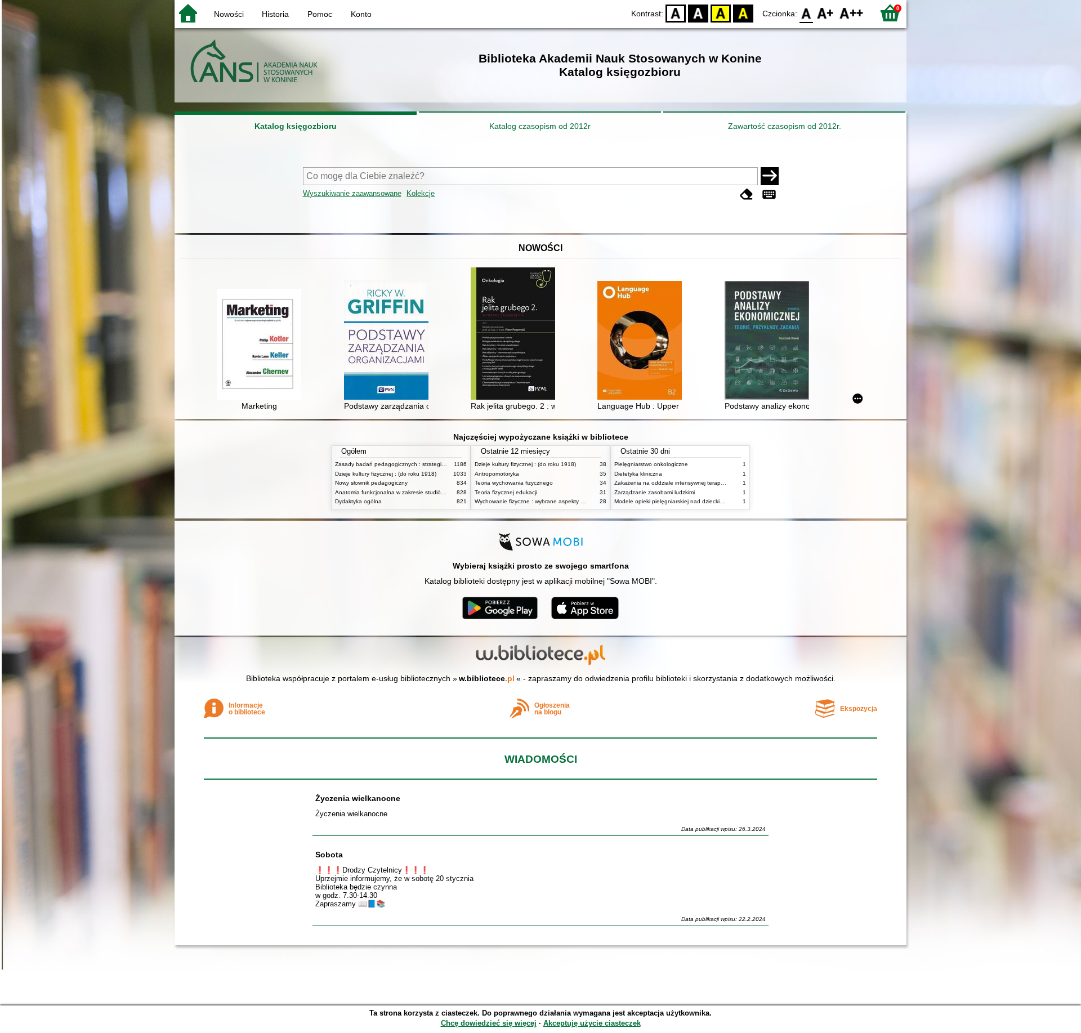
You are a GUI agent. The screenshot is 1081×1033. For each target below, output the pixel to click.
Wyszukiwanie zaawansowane (352, 193)
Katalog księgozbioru (295, 126)
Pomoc (319, 14)
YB (720, 12)
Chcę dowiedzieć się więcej (489, 1023)
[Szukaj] (770, 176)
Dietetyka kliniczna (638, 474)
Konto (361, 14)
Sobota (329, 854)
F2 (851, 12)
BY (743, 12)
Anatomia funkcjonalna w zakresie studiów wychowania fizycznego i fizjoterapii (436, 492)
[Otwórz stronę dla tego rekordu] (262, 345)
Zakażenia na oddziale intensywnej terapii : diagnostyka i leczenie (699, 483)
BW (698, 12)
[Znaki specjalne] (769, 194)
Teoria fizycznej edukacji (506, 492)
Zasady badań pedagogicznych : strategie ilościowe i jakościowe (418, 464)
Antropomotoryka (497, 474)
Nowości (229, 14)
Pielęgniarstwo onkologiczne (651, 464)
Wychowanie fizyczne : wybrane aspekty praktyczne (542, 501)
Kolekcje (421, 193)
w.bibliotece (487, 678)
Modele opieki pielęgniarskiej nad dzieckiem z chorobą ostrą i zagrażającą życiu (717, 501)
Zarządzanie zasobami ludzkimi (654, 492)
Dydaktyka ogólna (358, 501)
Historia (275, 14)
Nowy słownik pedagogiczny (371, 483)
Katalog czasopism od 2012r (540, 126)
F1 (825, 12)
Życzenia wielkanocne (357, 798)
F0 (806, 12)
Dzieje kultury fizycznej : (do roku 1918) (385, 474)
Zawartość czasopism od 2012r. (784, 126)
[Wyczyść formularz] (747, 194)
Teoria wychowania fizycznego (514, 483)
